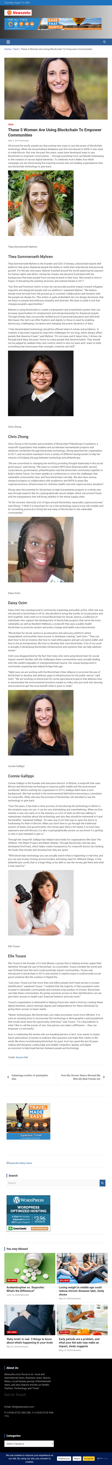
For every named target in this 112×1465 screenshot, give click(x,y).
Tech (10, 124)
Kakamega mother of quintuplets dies (30, 1077)
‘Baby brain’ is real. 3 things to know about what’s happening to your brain (30, 1340)
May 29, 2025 (65, 1298)
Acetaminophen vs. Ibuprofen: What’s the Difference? (26, 1289)
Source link (22, 1057)
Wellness (11, 1280)
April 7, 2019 (13, 140)
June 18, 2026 (13, 1295)
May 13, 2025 (65, 1350)
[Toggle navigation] (8, 42)
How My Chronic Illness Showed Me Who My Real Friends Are (80, 1077)
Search (102, 1183)
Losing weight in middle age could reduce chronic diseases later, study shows (81, 1291)
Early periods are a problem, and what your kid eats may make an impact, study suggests (79, 1342)
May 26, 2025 (13, 1346)
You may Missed (17, 1249)
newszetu (24, 140)
